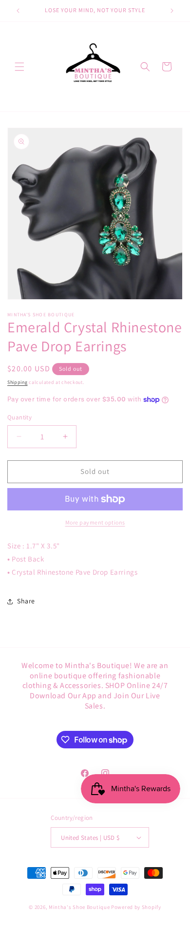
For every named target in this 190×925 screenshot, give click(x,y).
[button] (19, 66)
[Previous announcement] (18, 10)
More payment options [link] (95, 522)
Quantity (19, 417)
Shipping (17, 382)
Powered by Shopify (136, 907)
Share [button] (26, 601)
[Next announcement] (172, 10)
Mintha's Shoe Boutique (79, 907)
